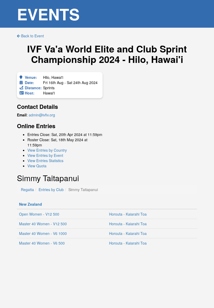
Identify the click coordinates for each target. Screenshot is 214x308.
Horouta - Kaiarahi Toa (128, 214)
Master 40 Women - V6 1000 (43, 233)
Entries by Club (51, 189)
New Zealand (30, 204)
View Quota (36, 165)
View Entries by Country (47, 150)
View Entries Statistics (45, 160)
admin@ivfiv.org (42, 114)
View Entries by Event (45, 155)
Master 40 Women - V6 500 (42, 243)
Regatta (27, 189)
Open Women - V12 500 (39, 214)
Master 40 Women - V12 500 (43, 223)
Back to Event (32, 35)
